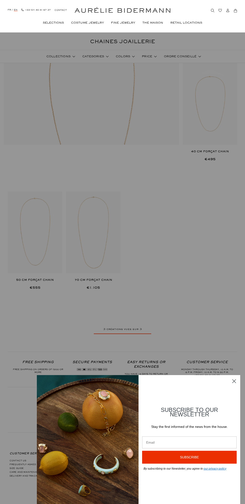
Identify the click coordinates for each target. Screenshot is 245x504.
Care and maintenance (26, 472)
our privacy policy (215, 468)
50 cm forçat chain (35, 279)
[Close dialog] (234, 381)
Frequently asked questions (31, 464)
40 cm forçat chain (210, 151)
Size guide (17, 468)
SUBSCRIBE (189, 457)
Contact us (18, 460)
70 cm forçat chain (93, 279)
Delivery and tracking (26, 476)
